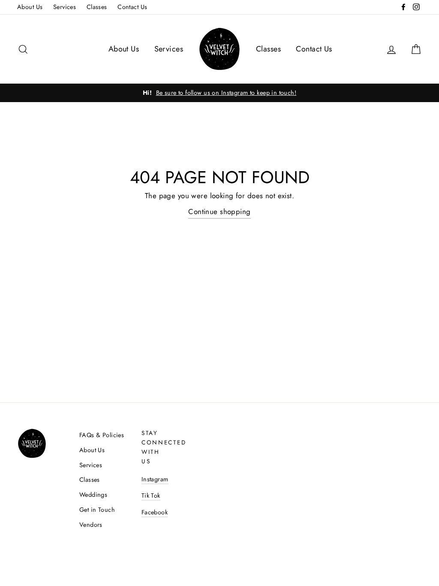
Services (64, 7)
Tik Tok (150, 495)
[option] (219, 93)
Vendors (90, 524)
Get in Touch (97, 509)
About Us (29, 7)
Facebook (154, 512)
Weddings (93, 494)
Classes (97, 7)
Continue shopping (219, 211)
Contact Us (132, 7)
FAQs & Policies (101, 435)
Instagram (154, 479)
